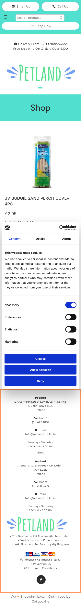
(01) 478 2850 (40, 422)
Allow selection (40, 369)
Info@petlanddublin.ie (40, 434)
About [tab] (66, 238)
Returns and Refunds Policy (42, 559)
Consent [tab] (14, 238)
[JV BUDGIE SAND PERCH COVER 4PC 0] (40, 161)
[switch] (70, 317)
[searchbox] (40, 17)
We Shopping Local (28, 596)
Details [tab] (40, 238)
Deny (40, 380)
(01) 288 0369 (40, 485)
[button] (21, 6)
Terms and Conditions (42, 568)
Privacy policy (42, 563)
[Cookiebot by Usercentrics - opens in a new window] (59, 227)
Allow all (40, 358)
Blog (40, 452)
